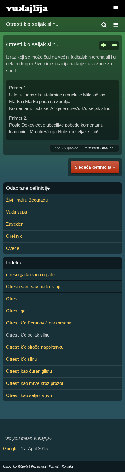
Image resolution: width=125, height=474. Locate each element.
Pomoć (54, 466)
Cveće (12, 248)
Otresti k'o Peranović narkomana (38, 322)
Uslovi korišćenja (15, 466)
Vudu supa (16, 211)
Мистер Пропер (99, 148)
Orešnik (14, 236)
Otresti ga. (16, 310)
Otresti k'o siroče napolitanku (34, 347)
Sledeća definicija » (95, 167)
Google (10, 448)
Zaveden (14, 224)
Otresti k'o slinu (21, 359)
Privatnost (38, 466)
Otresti (12, 298)
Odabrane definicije (28, 188)
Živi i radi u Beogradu (27, 199)
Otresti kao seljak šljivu (29, 395)
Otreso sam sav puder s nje (33, 286)
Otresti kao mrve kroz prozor (34, 383)
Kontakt (67, 466)
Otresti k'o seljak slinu (32, 24)
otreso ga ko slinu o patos (31, 274)
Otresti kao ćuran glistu (29, 371)
